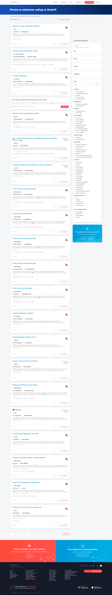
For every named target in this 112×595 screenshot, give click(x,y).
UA (99, 565)
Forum (71, 2)
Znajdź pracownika (29, 574)
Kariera (11, 571)
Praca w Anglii (52, 575)
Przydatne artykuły (29, 577)
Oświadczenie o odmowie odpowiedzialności (70, 573)
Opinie (11, 572)
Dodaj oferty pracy (96, 571)
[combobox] (87, 54)
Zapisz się (64, 106)
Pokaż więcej (66, 534)
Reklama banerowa (14, 575)
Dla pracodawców (89, 2)
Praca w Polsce (52, 571)
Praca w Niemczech (53, 572)
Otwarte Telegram (88, 238)
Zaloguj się (98, 2)
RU (97, 565)
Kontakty (12, 577)
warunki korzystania (22, 106)
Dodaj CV (55, 2)
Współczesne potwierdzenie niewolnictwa (70, 576)
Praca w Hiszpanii (52, 576)
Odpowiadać (64, 92)
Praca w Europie (52, 570)
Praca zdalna (51, 577)
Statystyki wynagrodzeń (31, 576)
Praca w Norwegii (52, 574)
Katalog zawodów (29, 575)
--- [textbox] (77, 54)
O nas (11, 570)
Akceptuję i (23, 106)
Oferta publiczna (68, 570)
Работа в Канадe (52, 580)
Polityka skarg (68, 577)
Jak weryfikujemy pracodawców (71, 571)
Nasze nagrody (13, 576)
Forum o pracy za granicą (31, 572)
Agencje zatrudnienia (30, 570)
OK (97, 84)
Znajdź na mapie (29, 571)
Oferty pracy (64, 2)
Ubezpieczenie (79, 2)
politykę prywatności (30, 106)
